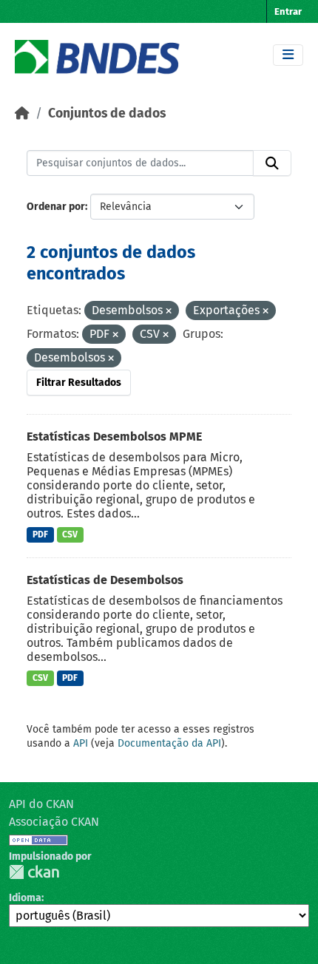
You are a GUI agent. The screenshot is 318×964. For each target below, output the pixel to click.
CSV (70, 534)
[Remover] (169, 311)
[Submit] (272, 163)
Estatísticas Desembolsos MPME (114, 437)
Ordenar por (56, 206)
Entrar (288, 11)
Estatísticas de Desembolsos (105, 580)
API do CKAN (41, 804)
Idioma (25, 898)
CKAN (34, 872)
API (80, 743)
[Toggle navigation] (288, 55)
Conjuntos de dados (107, 113)
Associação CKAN (54, 822)
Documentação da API (169, 743)
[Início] (22, 113)
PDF (40, 534)
